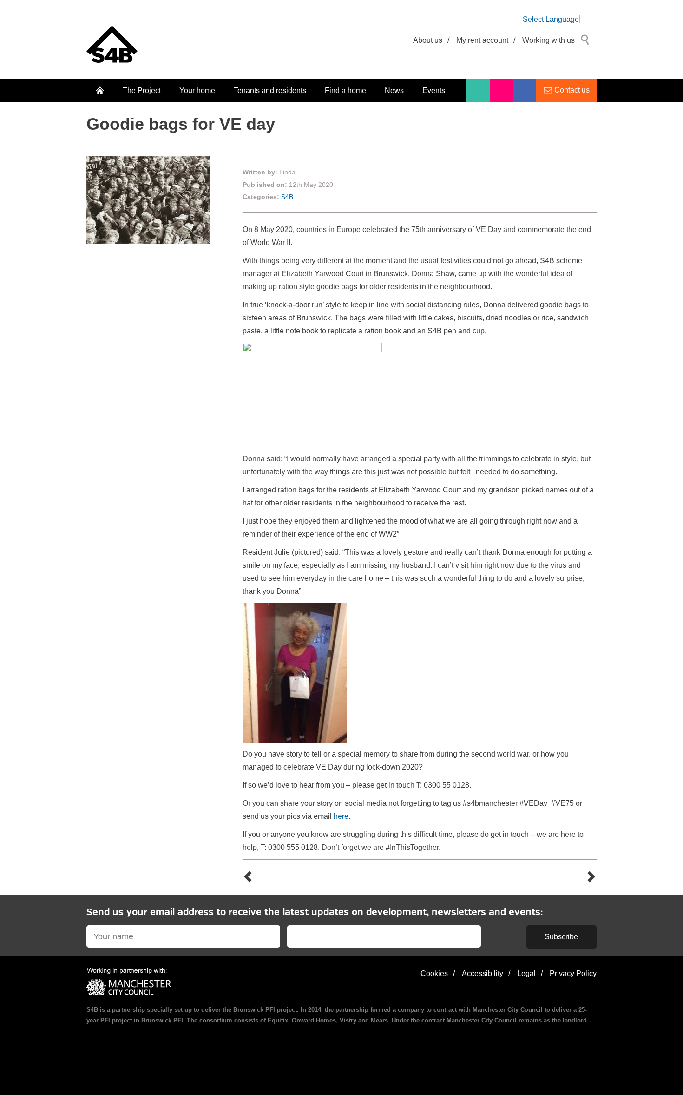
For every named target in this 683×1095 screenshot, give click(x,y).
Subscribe (561, 937)
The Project (142, 90)
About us (427, 40)
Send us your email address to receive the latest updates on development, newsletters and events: (314, 912)
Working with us (548, 40)
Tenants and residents (270, 90)
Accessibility (482, 973)
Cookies (434, 973)
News (394, 90)
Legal (526, 973)
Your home (197, 90)
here (341, 816)
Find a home (345, 90)
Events (433, 90)
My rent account (482, 40)
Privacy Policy (573, 973)
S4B (287, 196)
